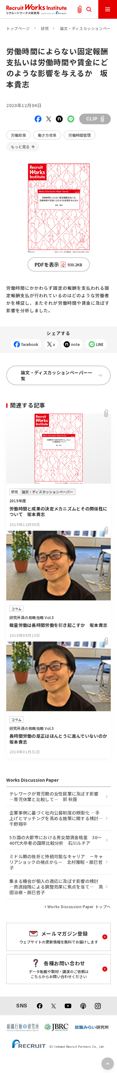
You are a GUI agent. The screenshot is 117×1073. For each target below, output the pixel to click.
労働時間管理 (79, 135)
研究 (45, 28)
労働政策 (18, 135)
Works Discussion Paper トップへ (79, 906)
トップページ (18, 28)
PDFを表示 (58, 264)
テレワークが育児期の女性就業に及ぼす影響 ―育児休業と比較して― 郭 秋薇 (54, 796)
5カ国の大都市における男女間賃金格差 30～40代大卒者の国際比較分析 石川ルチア (55, 840)
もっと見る (20, 146)
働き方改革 (47, 135)
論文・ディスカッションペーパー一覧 (56, 375)
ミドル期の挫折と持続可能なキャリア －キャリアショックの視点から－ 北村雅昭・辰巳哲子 (56, 862)
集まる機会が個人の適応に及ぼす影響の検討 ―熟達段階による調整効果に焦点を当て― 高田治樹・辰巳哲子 (56, 886)
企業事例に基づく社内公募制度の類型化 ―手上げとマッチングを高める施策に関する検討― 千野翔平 (58, 818)
